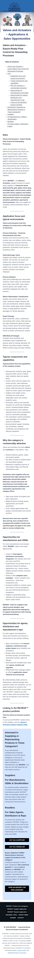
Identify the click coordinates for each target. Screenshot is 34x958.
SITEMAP (13, 918)
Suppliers (10, 114)
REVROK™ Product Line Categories (17, 906)
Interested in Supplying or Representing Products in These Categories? (16, 109)
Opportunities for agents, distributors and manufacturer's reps (19, 97)
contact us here (21, 950)
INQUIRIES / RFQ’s (11, 915)
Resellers (10, 121)
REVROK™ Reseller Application (17, 912)
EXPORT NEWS (23, 915)
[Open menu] (32, 6)
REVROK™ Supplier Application (17, 909)
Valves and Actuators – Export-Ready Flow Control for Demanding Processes (18, 69)
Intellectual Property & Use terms (17, 952)
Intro (9, 73)
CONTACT (21, 918)
